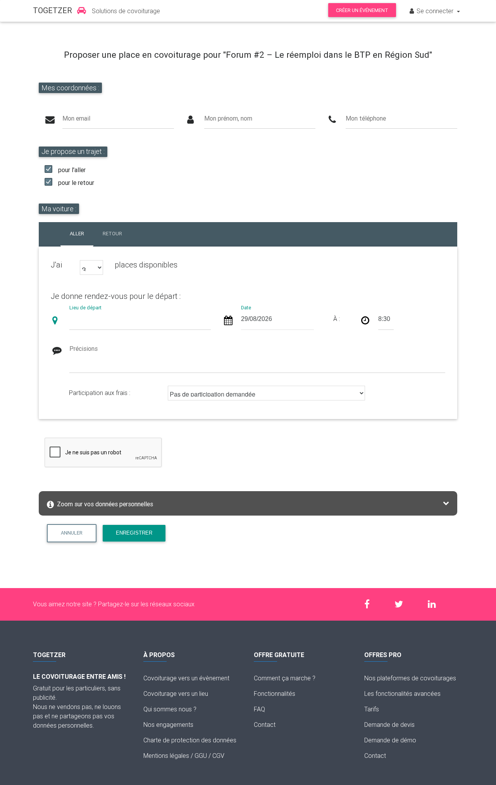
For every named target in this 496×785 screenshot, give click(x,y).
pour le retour (76, 182)
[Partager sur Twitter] (402, 604)
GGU (201, 755)
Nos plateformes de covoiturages (410, 678)
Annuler (72, 533)
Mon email (76, 118)
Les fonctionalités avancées (402, 693)
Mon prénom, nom (228, 118)
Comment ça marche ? (284, 678)
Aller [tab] (77, 233)
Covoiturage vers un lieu (175, 693)
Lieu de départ (85, 307)
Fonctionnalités (274, 693)
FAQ (259, 709)
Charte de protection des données (189, 740)
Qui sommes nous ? (169, 709)
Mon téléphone (366, 118)
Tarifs (371, 709)
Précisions (83, 348)
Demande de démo (390, 740)
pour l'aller (72, 170)
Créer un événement (362, 10)
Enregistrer (134, 533)
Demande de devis (389, 724)
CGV (218, 755)
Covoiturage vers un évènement (186, 678)
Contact (265, 724)
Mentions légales (166, 755)
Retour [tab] (112, 233)
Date (246, 307)
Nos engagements (168, 724)
